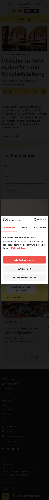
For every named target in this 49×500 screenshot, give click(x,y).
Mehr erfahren (18, 248)
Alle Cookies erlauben (24, 260)
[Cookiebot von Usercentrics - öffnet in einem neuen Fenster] (34, 220)
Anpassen (23, 269)
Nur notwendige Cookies (24, 277)
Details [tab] (24, 227)
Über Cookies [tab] (39, 227)
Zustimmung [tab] (9, 227)
